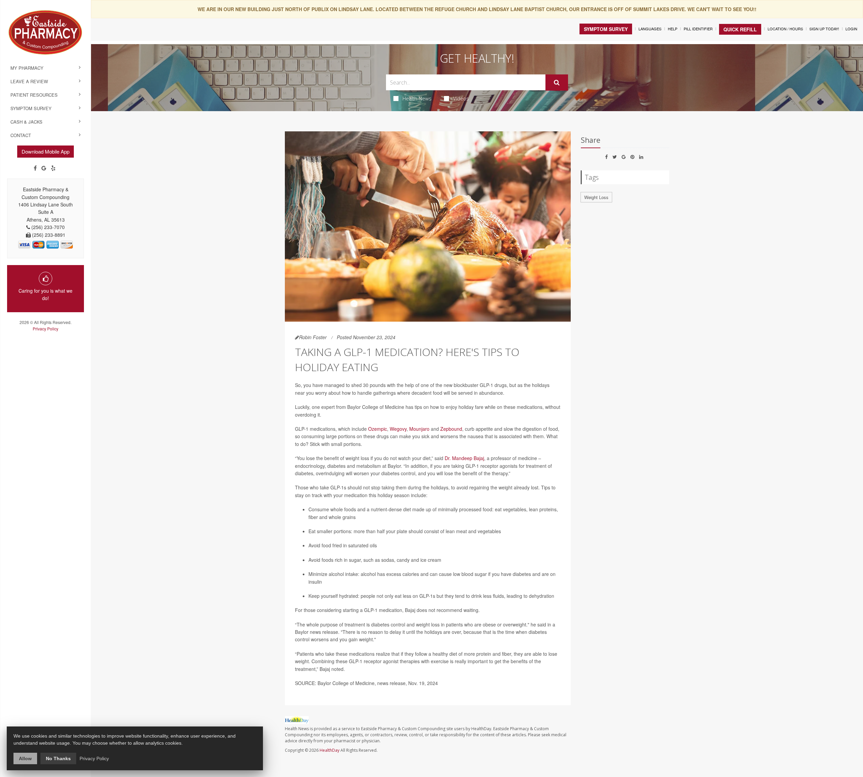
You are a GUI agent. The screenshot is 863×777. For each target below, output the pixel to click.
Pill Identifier (698, 28)
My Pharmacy (26, 68)
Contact (20, 135)
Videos (461, 98)
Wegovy (398, 428)
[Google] (43, 168)
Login (851, 28)
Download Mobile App (45, 151)
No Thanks (58, 758)
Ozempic (377, 428)
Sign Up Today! (824, 28)
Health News (417, 98)
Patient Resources (34, 95)
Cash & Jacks (26, 122)
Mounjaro (419, 428)
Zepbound (451, 428)
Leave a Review (29, 81)
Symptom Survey (31, 108)
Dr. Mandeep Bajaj (464, 458)
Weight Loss (596, 197)
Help (672, 28)
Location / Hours (785, 28)
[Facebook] (35, 168)
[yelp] (53, 168)
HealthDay (329, 750)
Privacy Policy (45, 328)
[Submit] (556, 82)
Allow (25, 758)
